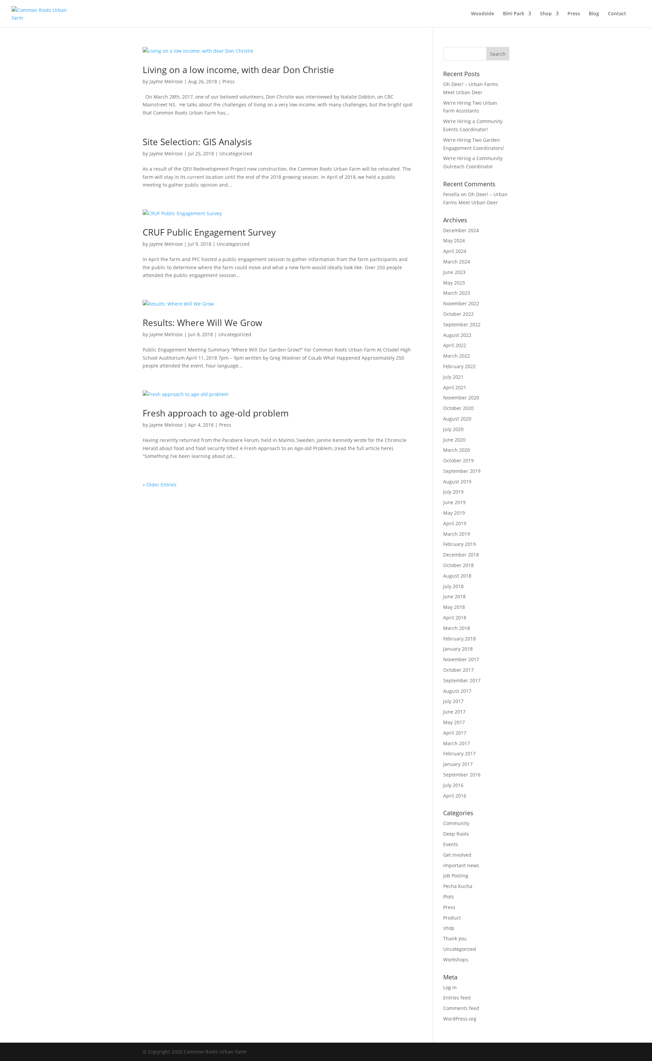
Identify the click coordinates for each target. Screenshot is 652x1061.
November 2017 (461, 659)
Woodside (482, 14)
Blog (594, 14)
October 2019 (458, 460)
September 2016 (462, 774)
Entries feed (457, 997)
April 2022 (454, 345)
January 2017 (458, 764)
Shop (546, 14)
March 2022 (456, 356)
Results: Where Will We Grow (202, 322)
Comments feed (461, 1008)
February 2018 (459, 638)
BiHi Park (513, 14)
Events (450, 844)
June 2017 (454, 711)
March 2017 (456, 743)
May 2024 (454, 240)
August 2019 (457, 481)
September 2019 (462, 471)
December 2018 (461, 554)
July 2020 (453, 429)
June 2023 (454, 272)
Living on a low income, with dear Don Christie (238, 70)
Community (456, 823)
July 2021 (453, 377)
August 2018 (457, 575)
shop (448, 928)
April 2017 (454, 733)
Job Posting (455, 875)
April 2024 (454, 251)
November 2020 (461, 397)
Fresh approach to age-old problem (216, 413)
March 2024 (456, 261)
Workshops (455, 959)
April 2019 (454, 523)
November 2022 (461, 303)
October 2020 (458, 408)
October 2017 (458, 670)
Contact (617, 14)
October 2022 (458, 314)
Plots (448, 896)
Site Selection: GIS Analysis (197, 142)
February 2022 (459, 366)
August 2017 (457, 691)
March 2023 (456, 293)
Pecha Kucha (457, 886)
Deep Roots (456, 834)
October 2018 (458, 565)
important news (461, 865)
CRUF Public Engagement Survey (209, 232)
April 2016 (454, 795)
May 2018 (454, 607)
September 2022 (462, 324)
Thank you (455, 938)
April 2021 (454, 387)
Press (573, 14)
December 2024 (461, 230)
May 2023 (454, 282)
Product (452, 917)
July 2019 (453, 492)
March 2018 (456, 628)
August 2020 (457, 418)
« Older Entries (160, 484)
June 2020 (454, 440)
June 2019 (454, 502)
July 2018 (453, 586)
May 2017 (454, 722)
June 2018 (454, 596)
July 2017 (453, 701)
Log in (450, 987)
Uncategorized (235, 153)
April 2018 (454, 617)
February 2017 (459, 753)
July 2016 (453, 785)
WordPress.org (459, 1018)
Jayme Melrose (166, 81)
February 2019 (459, 544)
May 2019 (454, 513)
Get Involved (457, 855)
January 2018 (458, 649)
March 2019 (456, 534)
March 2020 (456, 450)
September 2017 (462, 680)
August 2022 (457, 335)
